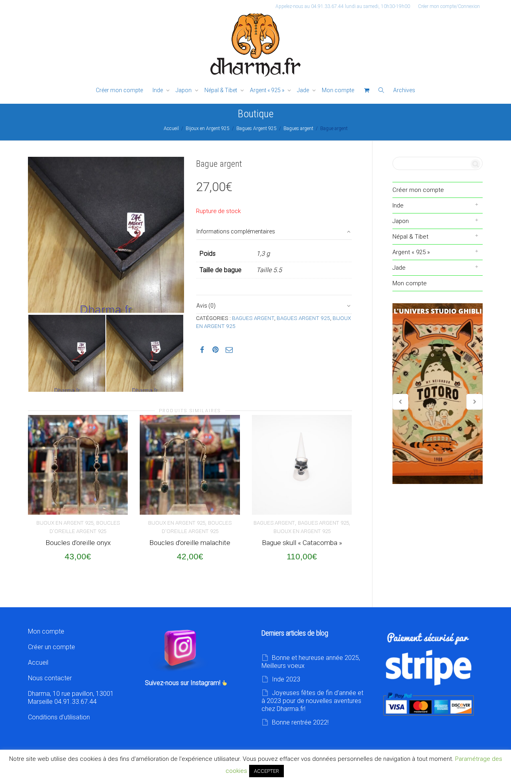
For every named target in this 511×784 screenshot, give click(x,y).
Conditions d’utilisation (59, 717)
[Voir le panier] (366, 90)
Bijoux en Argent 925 (208, 128)
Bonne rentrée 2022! (300, 722)
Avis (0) (206, 305)
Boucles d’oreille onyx (78, 543)
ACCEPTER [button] (266, 771)
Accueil (171, 128)
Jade (303, 90)
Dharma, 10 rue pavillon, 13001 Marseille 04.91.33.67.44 (71, 697)
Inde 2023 (286, 679)
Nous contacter (50, 678)
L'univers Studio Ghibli (437, 393)
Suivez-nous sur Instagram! (183, 683)
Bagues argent (298, 128)
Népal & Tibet (221, 90)
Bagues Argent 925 (256, 128)
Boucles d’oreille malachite (189, 543)
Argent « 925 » (267, 90)
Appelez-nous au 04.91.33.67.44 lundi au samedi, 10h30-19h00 (342, 6)
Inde (158, 90)
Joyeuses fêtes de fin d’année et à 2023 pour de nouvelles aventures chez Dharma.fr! (312, 701)
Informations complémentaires (235, 231)
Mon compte (338, 90)
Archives (404, 90)
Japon (184, 90)
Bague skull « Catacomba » (302, 543)
